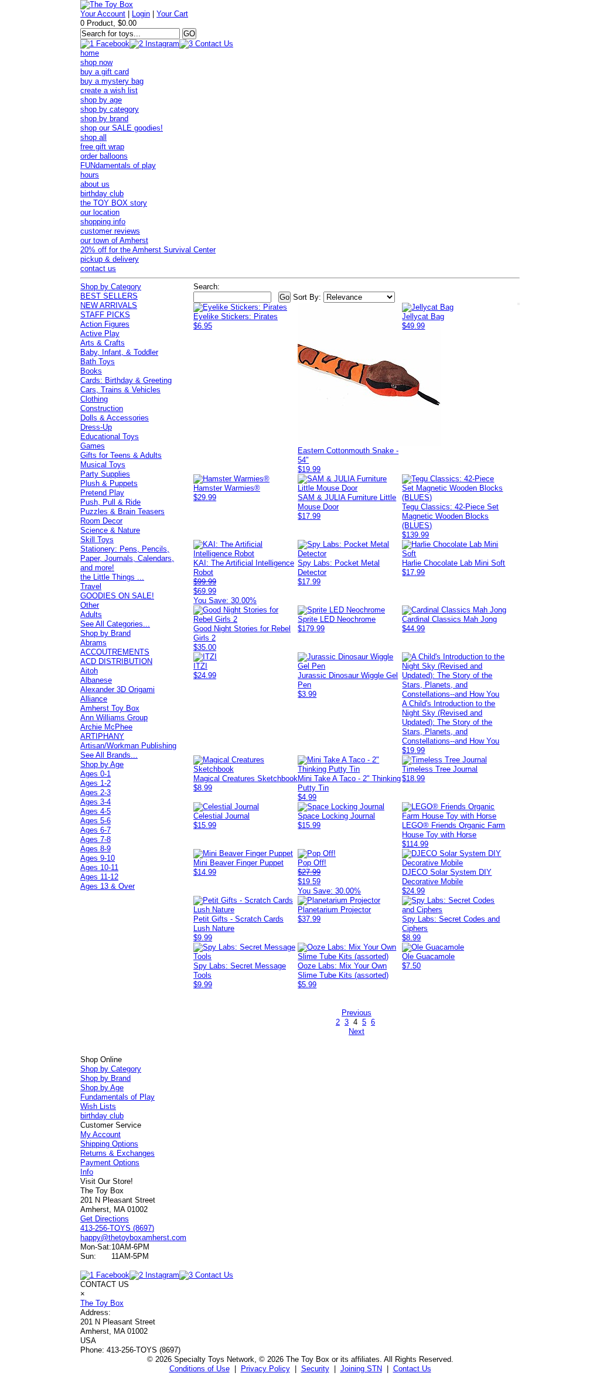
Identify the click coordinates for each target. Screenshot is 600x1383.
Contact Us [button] (412, 1368)
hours (89, 174)
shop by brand (104, 118)
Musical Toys (102, 464)
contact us (98, 268)
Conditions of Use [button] (199, 1368)
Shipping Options (109, 1143)
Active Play (100, 333)
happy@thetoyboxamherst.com (133, 1237)
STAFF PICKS (105, 314)
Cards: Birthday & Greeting (126, 380)
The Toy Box (102, 1303)
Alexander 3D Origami (117, 689)
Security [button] (315, 1368)
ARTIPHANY (102, 736)
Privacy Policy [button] (265, 1368)
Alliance (93, 698)
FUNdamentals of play (118, 165)
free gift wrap (102, 146)
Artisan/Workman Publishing (128, 745)
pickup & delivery (109, 259)
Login (141, 13)
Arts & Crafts (102, 342)
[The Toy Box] (106, 4)
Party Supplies (105, 474)
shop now (96, 62)
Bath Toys (97, 361)
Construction (101, 408)
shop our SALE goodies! (121, 128)
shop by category (109, 109)
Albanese (96, 680)
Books (91, 371)
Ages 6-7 (95, 830)
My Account (100, 1134)
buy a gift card (104, 71)
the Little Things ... (112, 577)
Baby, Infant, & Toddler (119, 352)
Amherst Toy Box (109, 708)
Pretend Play (102, 492)
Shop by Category (110, 286)
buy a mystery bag (112, 81)
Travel (90, 586)
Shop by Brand (105, 633)
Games (92, 445)
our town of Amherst (114, 240)
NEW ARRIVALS (108, 305)
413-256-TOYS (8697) (117, 1228)
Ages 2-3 (95, 792)
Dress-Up (96, 427)
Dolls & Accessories (114, 417)
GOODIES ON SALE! (117, 595)
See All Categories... (115, 623)
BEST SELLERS (109, 296)
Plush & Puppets (109, 483)
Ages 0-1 (95, 773)
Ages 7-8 (95, 839)
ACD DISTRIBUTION (116, 661)
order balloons (104, 156)
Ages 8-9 (95, 848)
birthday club (102, 193)
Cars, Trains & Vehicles (120, 389)
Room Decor (101, 520)
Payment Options (109, 1162)
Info (86, 1172)
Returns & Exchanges (117, 1153)
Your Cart (172, 13)
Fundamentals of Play (117, 1097)
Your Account (102, 13)
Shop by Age (102, 764)
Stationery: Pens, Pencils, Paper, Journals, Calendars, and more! (127, 558)
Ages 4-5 (95, 811)
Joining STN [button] (361, 1368)
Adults (91, 614)
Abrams (93, 642)
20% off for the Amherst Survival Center (148, 249)
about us (95, 184)
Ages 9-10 (97, 858)
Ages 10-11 (99, 867)
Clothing (94, 399)
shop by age (101, 99)
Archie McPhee (106, 727)
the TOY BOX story (113, 202)
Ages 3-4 (95, 801)
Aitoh (89, 670)
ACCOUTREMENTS (114, 652)
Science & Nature (110, 530)
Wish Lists (98, 1106)
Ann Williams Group (114, 717)
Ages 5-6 (95, 820)
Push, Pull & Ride (110, 502)
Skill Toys (97, 539)
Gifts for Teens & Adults (121, 455)
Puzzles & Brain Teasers (122, 511)
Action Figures (104, 324)
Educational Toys (109, 436)
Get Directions (104, 1218)
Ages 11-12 (99, 876)
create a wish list (109, 90)
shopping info (102, 221)
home (89, 53)
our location (100, 212)
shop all (93, 137)
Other (89, 605)
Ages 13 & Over (107, 886)
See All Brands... (109, 755)
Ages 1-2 (95, 783)
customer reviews (110, 231)
